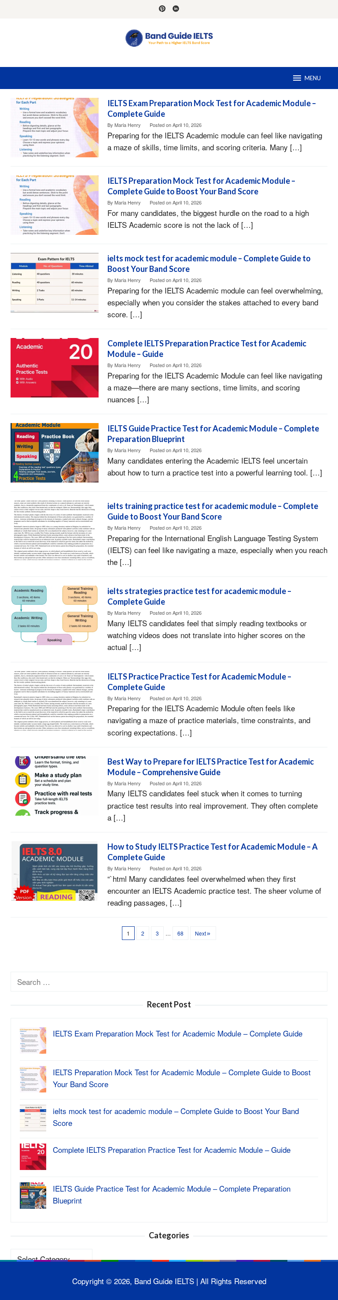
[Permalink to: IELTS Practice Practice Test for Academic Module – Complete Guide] (55, 699)
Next (200, 933)
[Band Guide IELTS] (169, 36)
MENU (313, 78)
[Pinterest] (162, 9)
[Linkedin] (176, 9)
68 (180, 933)
